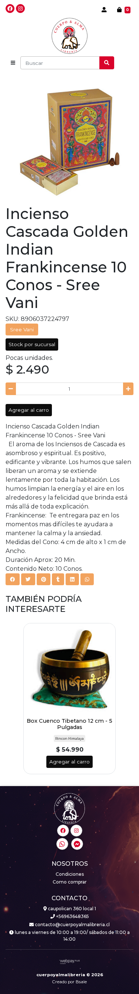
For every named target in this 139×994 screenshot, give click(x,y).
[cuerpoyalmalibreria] (69, 36)
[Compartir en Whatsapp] (87, 579)
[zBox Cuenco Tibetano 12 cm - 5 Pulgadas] (69, 669)
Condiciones (70, 874)
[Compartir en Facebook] (13, 579)
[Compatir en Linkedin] (72, 579)
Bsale (81, 981)
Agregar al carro (29, 410)
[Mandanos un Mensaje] (77, 844)
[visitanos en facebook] (10, 8)
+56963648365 (72, 916)
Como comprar (70, 882)
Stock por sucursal (32, 344)
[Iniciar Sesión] (104, 10)
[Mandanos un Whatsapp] (62, 844)
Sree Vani (22, 329)
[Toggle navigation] (13, 63)
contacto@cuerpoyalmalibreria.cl (72, 924)
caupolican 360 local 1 (71, 908)
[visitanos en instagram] (20, 8)
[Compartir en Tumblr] (58, 579)
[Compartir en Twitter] (28, 579)
